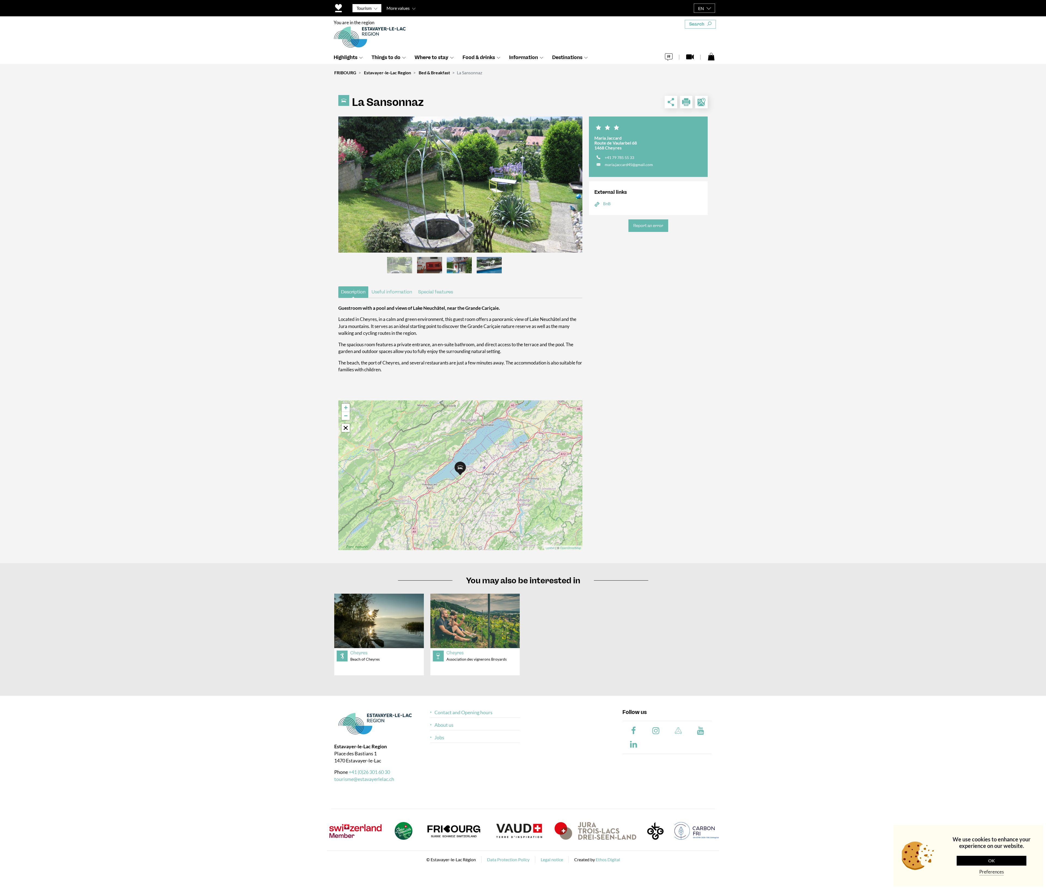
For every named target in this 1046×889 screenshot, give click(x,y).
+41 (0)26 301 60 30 (369, 772)
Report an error (648, 225)
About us (444, 725)
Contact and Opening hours (463, 712)
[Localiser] (701, 102)
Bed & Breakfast (434, 72)
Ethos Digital (608, 859)
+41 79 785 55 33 (619, 157)
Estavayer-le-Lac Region (387, 72)
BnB (607, 203)
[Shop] (711, 56)
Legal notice (552, 859)
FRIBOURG (345, 72)
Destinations (567, 57)
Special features (435, 292)
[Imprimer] (686, 102)
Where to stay (431, 57)
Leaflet (550, 547)
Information (523, 57)
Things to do (386, 57)
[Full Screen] (346, 428)
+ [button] (346, 407)
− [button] (346, 415)
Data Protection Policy (508, 859)
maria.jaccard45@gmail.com (629, 164)
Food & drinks (479, 57)
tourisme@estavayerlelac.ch (364, 779)
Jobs (439, 737)
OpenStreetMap (570, 547)
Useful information (392, 292)
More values (398, 8)
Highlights (345, 57)
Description (353, 292)
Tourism (364, 8)
